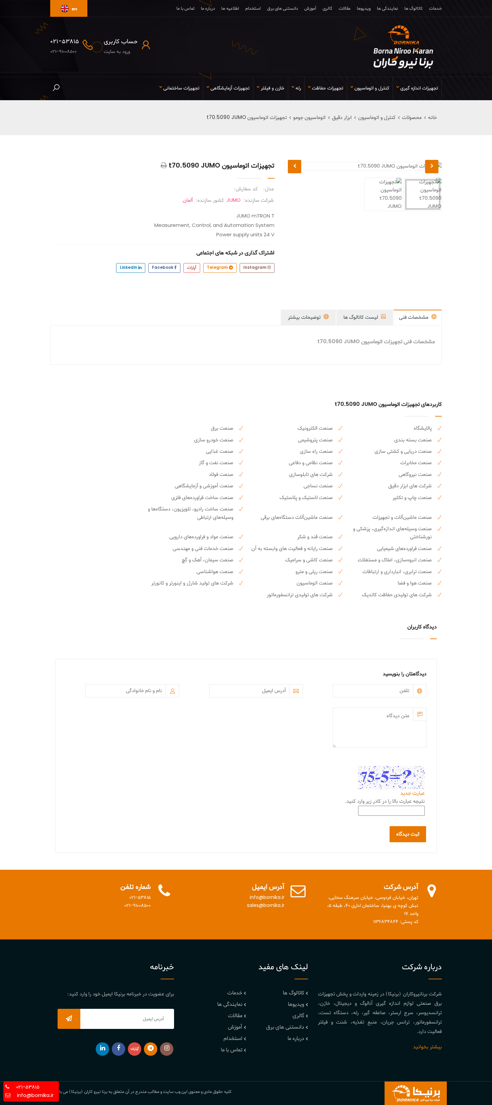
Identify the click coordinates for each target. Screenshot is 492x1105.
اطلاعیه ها (230, 8)
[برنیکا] (403, 47)
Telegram (218, 268)
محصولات (412, 117)
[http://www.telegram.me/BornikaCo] (150, 1049)
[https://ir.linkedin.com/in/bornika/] (102, 1049)
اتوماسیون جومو (309, 117)
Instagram (255, 268)
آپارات (191, 268)
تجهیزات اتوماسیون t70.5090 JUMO (247, 117)
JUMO (234, 200)
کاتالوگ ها (413, 8)
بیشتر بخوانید (427, 1047)
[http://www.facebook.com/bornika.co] (118, 1049)
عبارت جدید (412, 793)
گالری (327, 8)
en (74, 9)
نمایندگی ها (387, 8)
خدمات (435, 8)
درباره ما (208, 8)
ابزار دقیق (342, 117)
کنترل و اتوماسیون (377, 117)
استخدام (253, 8)
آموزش (310, 8)
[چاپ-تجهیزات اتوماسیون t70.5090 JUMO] (164, 166)
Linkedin (129, 268)
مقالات (344, 8)
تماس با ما (185, 8)
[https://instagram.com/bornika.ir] (166, 1049)
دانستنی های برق (282, 8)
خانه (432, 117)
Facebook (163, 268)
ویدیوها (364, 8)
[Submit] (69, 1019)
